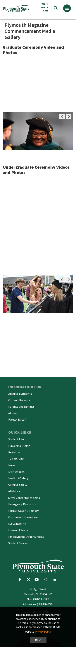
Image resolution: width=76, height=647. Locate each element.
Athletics (14, 491)
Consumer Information (23, 517)
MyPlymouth (16, 472)
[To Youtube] (37, 579)
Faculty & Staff (17, 419)
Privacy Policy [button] (43, 631)
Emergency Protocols (22, 504)
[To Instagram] (47, 579)
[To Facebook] (21, 579)
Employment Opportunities (26, 536)
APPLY (44, 7)
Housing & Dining (19, 446)
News (11, 465)
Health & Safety (18, 478)
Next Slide (68, 116)
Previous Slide (62, 116)
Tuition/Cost (16, 458)
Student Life (16, 439)
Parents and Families (21, 406)
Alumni (12, 413)
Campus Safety (17, 484)
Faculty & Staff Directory (23, 510)
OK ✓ (38, 639)
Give (45, 11)
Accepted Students (20, 393)
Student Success (18, 543)
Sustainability (17, 523)
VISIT (45, 3)
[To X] (29, 579)
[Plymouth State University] (17, 8)
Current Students (19, 400)
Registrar (14, 452)
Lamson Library (18, 530)
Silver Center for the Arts (24, 498)
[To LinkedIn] (55, 579)
